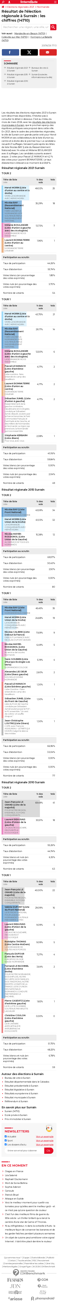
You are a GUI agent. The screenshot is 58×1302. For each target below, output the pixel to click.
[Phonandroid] (43, 1298)
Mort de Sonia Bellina (16, 1183)
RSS (34, 1261)
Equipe (26, 1258)
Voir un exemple (45, 1136)
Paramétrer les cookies (34, 1263)
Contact (12, 1261)
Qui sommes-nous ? (12, 1258)
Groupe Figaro (25, 1267)
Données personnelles (13, 1263)
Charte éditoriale (38, 1258)
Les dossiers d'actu (16, 1144)
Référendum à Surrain (16, 1101)
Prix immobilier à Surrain (18, 1119)
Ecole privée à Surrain (16, 1115)
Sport (10, 1140)
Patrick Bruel (12, 1194)
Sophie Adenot (13, 1187)
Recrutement (43, 1261)
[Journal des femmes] (15, 1280)
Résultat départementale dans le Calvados (27, 1081)
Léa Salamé (11, 1175)
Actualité (11, 1136)
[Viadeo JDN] (43, 1292)
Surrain (35, 74)
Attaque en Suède (14, 1198)
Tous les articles (24, 1261)
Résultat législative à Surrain (19, 1089)
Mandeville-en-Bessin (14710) (29, 33)
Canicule (9, 1190)
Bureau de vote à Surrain (17, 1078)
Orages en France (14, 1171)
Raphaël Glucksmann (16, 1179)
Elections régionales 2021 (20, 7)
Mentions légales (10, 1267)
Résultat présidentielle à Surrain (21, 1085)
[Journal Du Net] (15, 1286)
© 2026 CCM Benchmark (44, 1267)
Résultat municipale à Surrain (20, 1097)
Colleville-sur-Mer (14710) (15, 37)
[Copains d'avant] (15, 1292)
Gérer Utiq (49, 1263)
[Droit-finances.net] (43, 1286)
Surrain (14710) (12, 1111)
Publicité (50, 1258)
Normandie (43, 7)
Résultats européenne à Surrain (21, 1093)
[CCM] (43, 1280)
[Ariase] (15, 1298)
